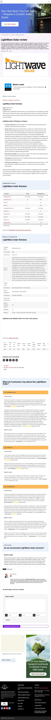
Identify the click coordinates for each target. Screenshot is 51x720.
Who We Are (21, 700)
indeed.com (6, 211)
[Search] (49, 2)
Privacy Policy (38, 699)
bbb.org (5, 205)
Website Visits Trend (13, 338)
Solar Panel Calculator (23, 692)
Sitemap (20, 706)
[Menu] (1, 2)
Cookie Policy (38, 705)
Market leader (9, 569)
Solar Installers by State (24, 694)
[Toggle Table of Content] (12, 660)
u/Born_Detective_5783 (10, 367)
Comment (6, 365)
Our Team (20, 703)
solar (6, 369)
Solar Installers (12, 34)
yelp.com (6, 202)
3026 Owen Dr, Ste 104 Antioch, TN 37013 (12, 653)
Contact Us (21, 709)
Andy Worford (13, 574)
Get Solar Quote (10, 24)
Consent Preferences (40, 708)
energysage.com (7, 196)
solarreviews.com (7, 199)
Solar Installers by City (23, 697)
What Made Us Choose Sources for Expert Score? (19, 230)
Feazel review (11, 702)
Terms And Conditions (40, 702)
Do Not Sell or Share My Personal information (41, 711)
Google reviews (7, 222)
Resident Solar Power (5, 34)
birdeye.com (6, 219)
